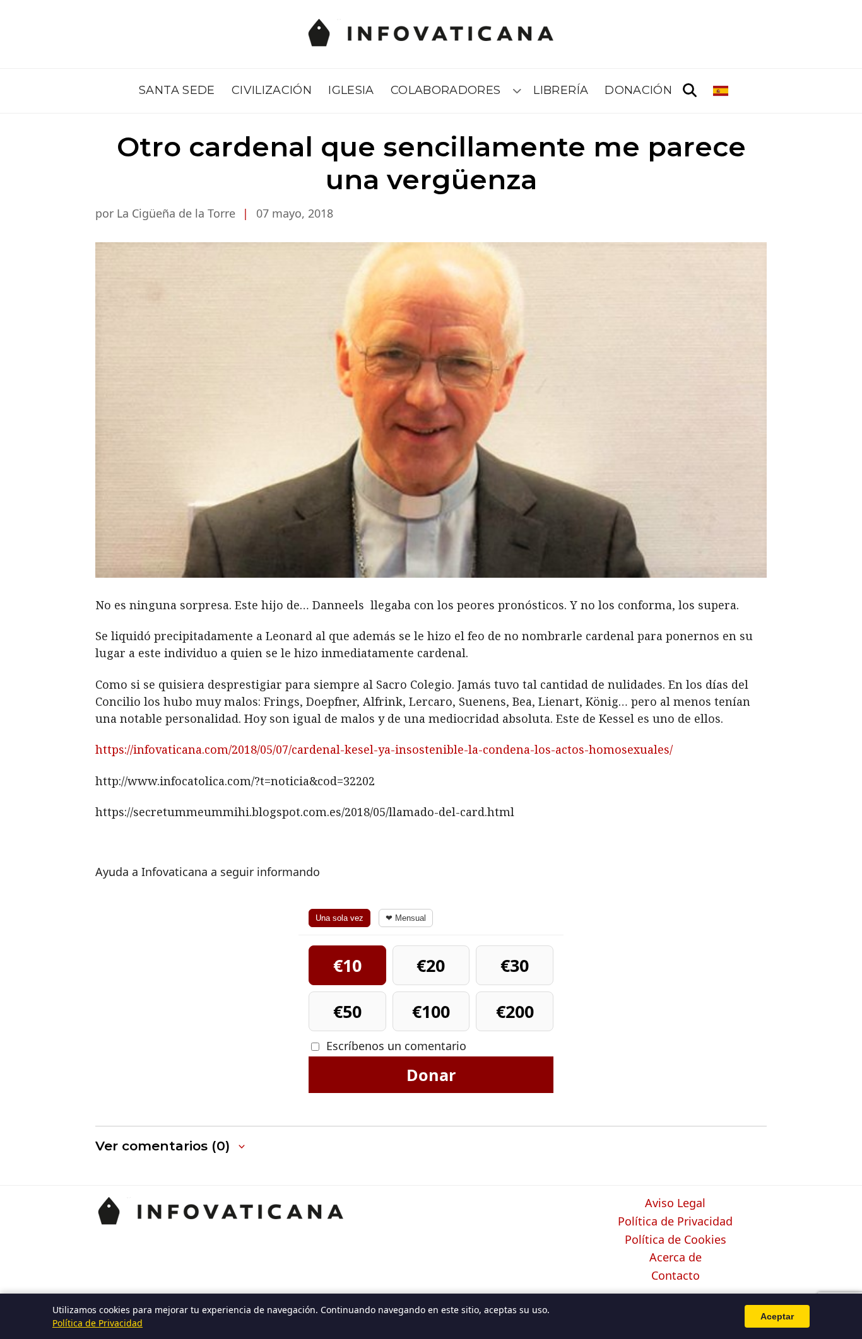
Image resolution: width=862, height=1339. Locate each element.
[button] (171, 1146)
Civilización (272, 90)
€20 (430, 965)
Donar (431, 1074)
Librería (560, 90)
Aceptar (777, 1316)
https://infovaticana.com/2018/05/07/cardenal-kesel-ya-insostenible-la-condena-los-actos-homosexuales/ (384, 749)
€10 (347, 965)
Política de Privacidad (675, 1221)
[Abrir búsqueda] (689, 91)
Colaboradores (446, 90)
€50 (347, 1011)
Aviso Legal (675, 1203)
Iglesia (351, 90)
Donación (638, 90)
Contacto (675, 1276)
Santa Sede (177, 90)
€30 (514, 965)
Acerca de (675, 1257)
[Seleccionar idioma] (721, 91)
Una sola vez (339, 918)
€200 (515, 1011)
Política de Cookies (675, 1240)
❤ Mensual (406, 918)
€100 (431, 1011)
